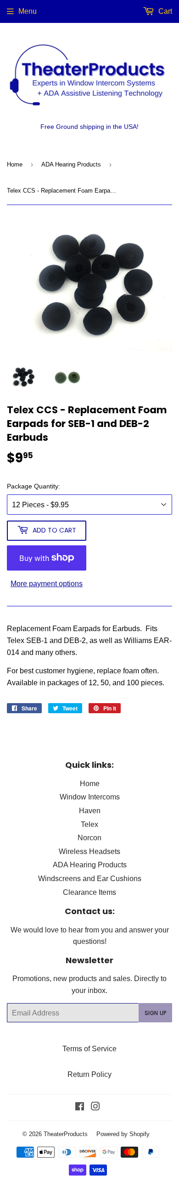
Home (14, 164)
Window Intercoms (90, 797)
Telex (89, 824)
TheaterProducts (66, 1133)
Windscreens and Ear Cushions (89, 878)
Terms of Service (89, 1048)
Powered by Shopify (123, 1133)
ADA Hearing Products (71, 164)
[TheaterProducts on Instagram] (95, 1107)
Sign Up (155, 1013)
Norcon (89, 837)
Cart (164, 11)
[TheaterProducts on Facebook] (79, 1107)
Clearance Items (89, 892)
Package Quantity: (33, 486)
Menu (27, 11)
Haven (90, 810)
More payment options (47, 583)
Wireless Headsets (89, 851)
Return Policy (89, 1074)
